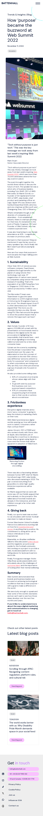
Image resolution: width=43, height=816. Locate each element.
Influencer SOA (15, 800)
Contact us (14, 805)
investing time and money (20, 528)
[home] (10, 3)
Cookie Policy (14, 789)
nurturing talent (13, 565)
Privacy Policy (15, 784)
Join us (12, 795)
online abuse (33, 541)
